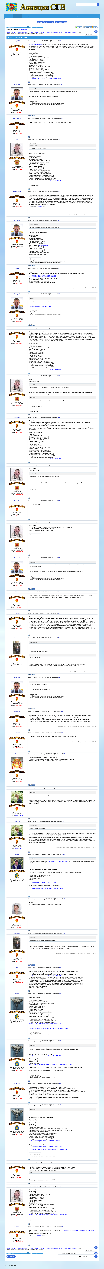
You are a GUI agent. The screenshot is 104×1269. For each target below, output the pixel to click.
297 (59, 613)
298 (59, 637)
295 (59, 557)
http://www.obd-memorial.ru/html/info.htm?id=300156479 (45, 181)
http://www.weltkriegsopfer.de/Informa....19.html (42, 882)
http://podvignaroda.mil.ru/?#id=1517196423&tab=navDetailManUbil (48, 1028)
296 (59, 592)
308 (60, 967)
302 (64, 753)
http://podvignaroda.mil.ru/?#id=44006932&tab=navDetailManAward (48, 1149)
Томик (21, 29)
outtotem (17, 967)
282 (61, 84)
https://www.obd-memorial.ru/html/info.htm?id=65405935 (45, 1056)
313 (61, 1162)
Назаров (26, 29)
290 (59, 376)
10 (30, 27)
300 (62, 711)
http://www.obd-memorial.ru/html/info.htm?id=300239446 (45, 78)
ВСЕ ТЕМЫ (39, 22)
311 (60, 1083)
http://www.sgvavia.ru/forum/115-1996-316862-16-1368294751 (47, 888)
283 (62, 118)
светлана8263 (17, 118)
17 (39, 27)
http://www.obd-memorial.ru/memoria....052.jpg (42, 275)
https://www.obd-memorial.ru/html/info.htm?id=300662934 (45, 976)
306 (64, 899)
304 (64, 821)
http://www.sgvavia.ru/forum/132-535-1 (40, 306)
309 (60, 993)
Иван (17, 899)
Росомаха (17, 613)
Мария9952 (17, 417)
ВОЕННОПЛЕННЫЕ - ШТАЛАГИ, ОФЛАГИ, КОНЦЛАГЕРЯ (27, 32)
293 (59, 500)
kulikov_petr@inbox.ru (35, 44)
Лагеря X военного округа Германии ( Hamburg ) (52, 32)
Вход (65, 22)
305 (64, 854)
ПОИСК (51, 22)
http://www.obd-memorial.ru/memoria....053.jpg (42, 276)
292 (59, 465)
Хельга (17, 753)
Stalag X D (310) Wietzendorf (70, 32)
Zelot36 (17, 328)
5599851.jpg (39, 1235)
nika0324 (16, 1226)
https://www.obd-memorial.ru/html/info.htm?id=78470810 (45, 1140)
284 (59, 139)
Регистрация (58, 22)
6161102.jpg (48, 630)
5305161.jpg (39, 630)
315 (62, 1226)
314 (61, 1186)
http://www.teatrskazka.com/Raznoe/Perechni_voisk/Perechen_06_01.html (50, 1064)
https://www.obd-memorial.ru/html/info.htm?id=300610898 (78, 1230)
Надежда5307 (17, 191)
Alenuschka (17, 788)
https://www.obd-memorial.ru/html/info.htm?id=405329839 (45, 1146)
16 (37, 27)
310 (60, 1041)
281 (60, 41)
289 (59, 328)
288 (59, 294)
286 (59, 220)
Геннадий (17, 84)
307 (64, 933)
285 (59, 191)
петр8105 (17, 41)
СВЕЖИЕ (46, 22)
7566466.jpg (39, 206)
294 (59, 522)
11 (32, 27)
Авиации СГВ (9, 32)
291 (59, 417)
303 (64, 788)
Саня (17, 139)
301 (62, 732)
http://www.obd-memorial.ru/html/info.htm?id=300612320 (45, 459)
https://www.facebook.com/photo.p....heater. (58, 861)
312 (60, 1105)
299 (59, 677)
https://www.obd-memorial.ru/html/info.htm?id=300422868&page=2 (48, 1214)
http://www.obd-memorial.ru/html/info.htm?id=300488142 (45, 370)
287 (59, 268)
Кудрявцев (17, 637)
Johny (17, 268)
